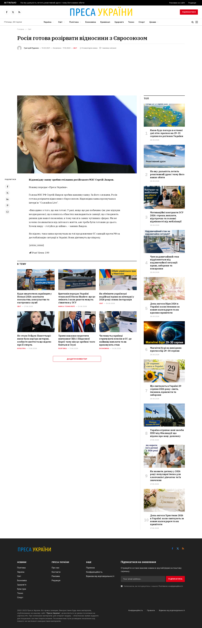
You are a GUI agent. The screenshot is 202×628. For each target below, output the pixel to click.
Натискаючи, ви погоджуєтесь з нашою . (153, 586)
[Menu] (196, 22)
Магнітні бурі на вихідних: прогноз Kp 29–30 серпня (166, 349)
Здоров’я (119, 22)
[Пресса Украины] (101, 12)
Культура (21, 348)
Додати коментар (77, 359)
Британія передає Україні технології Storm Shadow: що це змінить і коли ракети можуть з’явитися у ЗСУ (76, 298)
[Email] (7, 211)
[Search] (192, 22)
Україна (47, 22)
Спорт (142, 22)
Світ (60, 22)
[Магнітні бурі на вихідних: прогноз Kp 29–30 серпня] (164, 332)
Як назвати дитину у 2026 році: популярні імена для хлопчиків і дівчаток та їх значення (165, 476)
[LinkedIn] (7, 199)
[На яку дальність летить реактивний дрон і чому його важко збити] (164, 156)
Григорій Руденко (31, 48)
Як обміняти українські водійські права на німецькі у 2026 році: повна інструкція (116, 296)
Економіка (90, 22)
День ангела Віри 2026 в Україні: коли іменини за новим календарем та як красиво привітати (164, 308)
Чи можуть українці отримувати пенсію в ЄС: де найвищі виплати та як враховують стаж (115, 340)
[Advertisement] (101, 71)
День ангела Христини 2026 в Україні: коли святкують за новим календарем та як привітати (167, 520)
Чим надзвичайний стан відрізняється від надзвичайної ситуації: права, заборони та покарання (164, 262)
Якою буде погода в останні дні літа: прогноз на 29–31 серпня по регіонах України (166, 133)
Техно (131, 22)
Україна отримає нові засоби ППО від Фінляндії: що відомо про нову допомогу (167, 433)
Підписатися (189, 12)
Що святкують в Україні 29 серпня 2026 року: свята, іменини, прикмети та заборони (165, 390)
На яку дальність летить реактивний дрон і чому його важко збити (52, 3)
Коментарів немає (90, 48)
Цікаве (152, 22)
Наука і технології (66, 306)
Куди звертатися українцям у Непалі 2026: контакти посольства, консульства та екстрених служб (34, 298)
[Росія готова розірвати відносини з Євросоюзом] (77, 134)
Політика (74, 22)
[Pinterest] (7, 205)
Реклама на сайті (177, 3)
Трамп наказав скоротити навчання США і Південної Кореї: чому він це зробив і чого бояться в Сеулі (76, 340)
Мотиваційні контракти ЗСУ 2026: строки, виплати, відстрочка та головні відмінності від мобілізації (167, 217)
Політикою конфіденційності (171, 586)
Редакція (192, 3)
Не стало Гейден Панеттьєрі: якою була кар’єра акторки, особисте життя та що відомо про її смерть (34, 340)
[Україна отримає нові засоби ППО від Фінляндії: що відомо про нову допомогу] (164, 415)
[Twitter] (7, 192)
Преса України (53, 613)
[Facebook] (7, 186)
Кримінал (105, 22)
